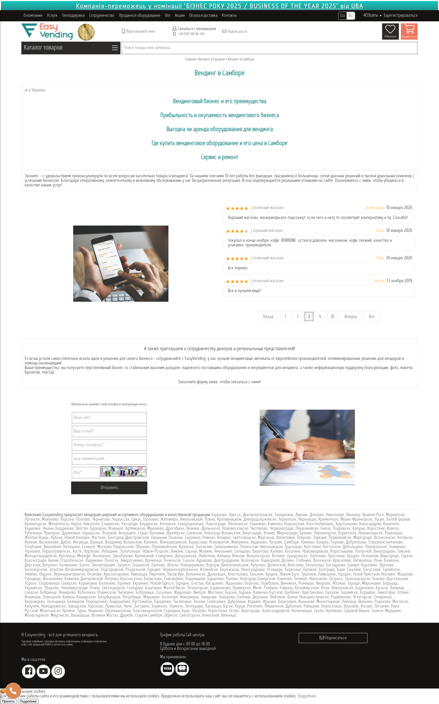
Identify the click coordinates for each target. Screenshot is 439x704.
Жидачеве (182, 592)
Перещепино (96, 602)
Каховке (151, 542)
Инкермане (189, 597)
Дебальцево (353, 547)
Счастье (197, 583)
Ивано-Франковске (356, 519)
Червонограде (282, 528)
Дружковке (71, 533)
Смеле (325, 528)
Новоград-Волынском (222, 533)
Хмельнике (223, 551)
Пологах (111, 560)
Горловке (150, 519)
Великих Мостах (104, 615)
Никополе (91, 524)
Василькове (49, 542)
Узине (95, 588)
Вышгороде (389, 556)
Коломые (157, 533)
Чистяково (259, 528)
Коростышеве (342, 551)
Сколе (319, 611)
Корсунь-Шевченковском (227, 565)
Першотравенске (56, 551)
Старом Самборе (149, 615)
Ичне (325, 588)
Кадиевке (33, 528)
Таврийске (349, 592)
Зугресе (123, 565)
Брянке (306, 533)
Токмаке (308, 542)
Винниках (288, 583)
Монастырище (328, 602)
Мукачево (155, 528)
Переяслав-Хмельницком (261, 547)
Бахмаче (391, 560)
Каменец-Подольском (286, 524)
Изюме (269, 533)
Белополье (315, 565)
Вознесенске (384, 538)
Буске (228, 606)
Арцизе (271, 574)
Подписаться (237, 32)
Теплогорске (197, 588)
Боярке (323, 542)
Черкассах (120, 519)
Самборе (291, 542)
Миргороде (362, 538)
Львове (301, 515)
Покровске (342, 528)
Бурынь (245, 592)
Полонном (369, 556)
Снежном (194, 533)
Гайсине (404, 551)
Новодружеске (53, 606)
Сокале (189, 560)
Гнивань (286, 588)
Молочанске (50, 611)
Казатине (292, 551)
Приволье (113, 606)
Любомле (277, 597)
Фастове (99, 538)
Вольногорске (258, 556)
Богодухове (336, 565)
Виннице (353, 515)
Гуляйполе (391, 570)
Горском (332, 592)
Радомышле (195, 579)
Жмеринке (240, 542)
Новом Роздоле (155, 551)
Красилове (342, 560)
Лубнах (56, 538)
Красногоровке (116, 574)
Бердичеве (64, 528)
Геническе (172, 560)
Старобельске (71, 560)
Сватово (158, 565)
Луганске (32, 519)
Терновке (32, 551)
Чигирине (126, 592)
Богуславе (372, 570)
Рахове (232, 579)
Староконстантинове (385, 542)
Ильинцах (33, 597)
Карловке (369, 565)
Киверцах (139, 574)
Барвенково (220, 588)
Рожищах (306, 583)
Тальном (256, 574)
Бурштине (215, 579)
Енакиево (258, 524)
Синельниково (226, 547)
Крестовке (312, 547)
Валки (292, 597)
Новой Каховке (77, 538)
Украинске (33, 588)
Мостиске (400, 602)
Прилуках (52, 533)
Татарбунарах (109, 597)
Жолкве (339, 583)
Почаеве (381, 606)
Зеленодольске (357, 579)
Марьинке (151, 597)
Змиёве (31, 574)
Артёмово (334, 611)
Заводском (77, 606)
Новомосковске (235, 528)
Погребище (131, 597)
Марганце (266, 538)
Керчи (76, 524)
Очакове (94, 574)
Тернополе (287, 519)
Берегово (261, 551)
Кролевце (67, 556)
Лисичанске (238, 524)
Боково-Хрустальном (390, 579)
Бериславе (153, 579)
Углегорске (362, 597)
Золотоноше (130, 551)
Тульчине (308, 574)
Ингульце (80, 542)
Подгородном (112, 570)
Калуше (359, 528)
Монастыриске (37, 615)
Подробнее (307, 696)
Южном (238, 556)
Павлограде (216, 524)
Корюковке (88, 583)
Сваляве (354, 570)
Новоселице (331, 606)
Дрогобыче (175, 528)
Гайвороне (327, 574)
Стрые (143, 533)
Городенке (162, 602)
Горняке (124, 583)
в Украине (36, 90)
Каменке (284, 579)
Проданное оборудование (139, 15)
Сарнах (191, 551)
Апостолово (237, 574)
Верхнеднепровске (69, 574)
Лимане (176, 551)
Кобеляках (87, 592)
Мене (257, 588)
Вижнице (228, 615)
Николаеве (335, 515)
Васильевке (52, 579)
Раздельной (135, 570)
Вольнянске (196, 574)
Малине (205, 551)
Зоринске (159, 606)
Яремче (68, 611)
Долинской (277, 565)
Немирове (67, 592)
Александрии (370, 524)
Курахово (204, 560)
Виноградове (384, 551)
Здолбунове (123, 556)
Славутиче (164, 556)
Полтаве (83, 519)
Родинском (107, 592)
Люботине (207, 556)
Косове (366, 606)
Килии (53, 560)
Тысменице (182, 602)
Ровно (210, 519)
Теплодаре (194, 606)
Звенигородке (103, 565)
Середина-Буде (177, 611)
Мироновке (371, 583)
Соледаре (135, 588)
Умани (48, 528)
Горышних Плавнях (167, 538)
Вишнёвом (52, 547)
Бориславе (198, 542)
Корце (240, 606)
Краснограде (35, 560)
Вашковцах (80, 615)
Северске (69, 583)
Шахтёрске (176, 533)
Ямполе (199, 592)
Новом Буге (289, 574)
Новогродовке (253, 570)
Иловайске (209, 570)
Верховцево (35, 602)
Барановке (364, 588)
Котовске (405, 538)
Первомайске (307, 528)
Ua (342, 15)
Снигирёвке (173, 579)
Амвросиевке (131, 560)
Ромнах (208, 538)
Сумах (136, 519)
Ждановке (234, 583)
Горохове (95, 606)
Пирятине (157, 574)
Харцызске (91, 533)
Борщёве (367, 592)
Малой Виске (174, 588)
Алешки (223, 556)
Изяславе (296, 565)
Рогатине (254, 606)
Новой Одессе (162, 583)
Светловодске (244, 538)
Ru (351, 15)
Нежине (192, 528)
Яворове (323, 583)
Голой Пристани (366, 574)
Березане (293, 570)
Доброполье (356, 542)
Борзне (231, 592)
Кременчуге (328, 519)
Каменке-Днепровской (84, 579)
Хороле (31, 583)
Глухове (337, 542)
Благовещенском (147, 611)
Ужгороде (129, 524)
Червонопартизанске (180, 570)
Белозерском (36, 570)
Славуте (88, 547)
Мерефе (84, 556)
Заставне (141, 606)
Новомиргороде (74, 588)
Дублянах (294, 606)
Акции (180, 15)
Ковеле (393, 528)
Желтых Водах (37, 538)
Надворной (270, 560)
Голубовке (33, 547)
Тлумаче (176, 606)
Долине (287, 560)
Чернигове (101, 519)
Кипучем (32, 606)
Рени (378, 560)
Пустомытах (142, 602)
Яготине (278, 556)
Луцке (379, 519)
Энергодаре (252, 533)
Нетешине (71, 547)
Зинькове (209, 597)
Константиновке (319, 524)
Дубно (66, 542)
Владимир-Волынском (123, 542)
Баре (341, 570)
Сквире (353, 565)
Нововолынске (370, 533)
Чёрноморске (325, 533)
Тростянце (336, 556)
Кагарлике (214, 583)
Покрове (304, 538)
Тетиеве (300, 579)
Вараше (96, 542)
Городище (33, 579)
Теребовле (270, 583)
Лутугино (257, 565)
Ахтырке (224, 538)
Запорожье (284, 515)
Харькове (219, 515)
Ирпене (31, 542)
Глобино (271, 588)
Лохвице (397, 588)
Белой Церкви (398, 519)
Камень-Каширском (79, 597)
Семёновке (216, 602)
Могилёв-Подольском (115, 547)
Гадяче (407, 556)
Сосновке (164, 592)
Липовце (349, 602)
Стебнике (303, 560)
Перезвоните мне (140, 31)
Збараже (51, 588)
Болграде (327, 570)
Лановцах (213, 606)
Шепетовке (285, 538)
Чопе (128, 606)
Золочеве (318, 556)
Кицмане (95, 611)
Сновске (31, 592)
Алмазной (210, 615)
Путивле (310, 570)
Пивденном (274, 606)
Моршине (393, 611)
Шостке (82, 528)
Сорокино (192, 538)
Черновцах (307, 519)
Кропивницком (229, 519)
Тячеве (199, 602)
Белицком (75, 602)
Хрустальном (346, 524)
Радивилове (341, 597)
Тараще (354, 583)
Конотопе (391, 524)
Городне (182, 583)
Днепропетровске (258, 515)
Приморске (241, 588)
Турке (81, 611)
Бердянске (149, 524)
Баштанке (153, 588)
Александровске (276, 611)
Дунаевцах (217, 574)
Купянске (186, 547)
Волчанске (322, 560)
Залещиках (56, 602)
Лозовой (109, 533)
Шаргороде (250, 611)
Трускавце (293, 547)
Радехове (382, 602)
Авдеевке (259, 542)
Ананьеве (306, 602)
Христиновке (312, 592)
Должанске (210, 528)
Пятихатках (362, 560)
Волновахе (102, 556)
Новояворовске (315, 551)
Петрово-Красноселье (123, 579)
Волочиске (250, 560)
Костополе (332, 547)
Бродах (353, 556)
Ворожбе (351, 606)
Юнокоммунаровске (82, 570)
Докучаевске (186, 556)
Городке (154, 570)
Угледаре (275, 570)
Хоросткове (217, 611)
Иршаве (269, 602)
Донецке (317, 515)
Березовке (287, 602)
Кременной (144, 556)
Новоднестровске (314, 597)
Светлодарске (113, 588)
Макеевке (50, 519)
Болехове (170, 597)
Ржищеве (311, 606)
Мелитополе (59, 524)
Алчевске (168, 524)
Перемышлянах (118, 611)
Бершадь (390, 583)
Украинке (140, 583)
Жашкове (405, 574)
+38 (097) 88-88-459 (191, 34)
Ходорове (227, 597)
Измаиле (115, 528)
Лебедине (109, 551)
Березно (252, 583)
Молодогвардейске (41, 556)
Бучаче (382, 588)
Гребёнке (292, 592)
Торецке (320, 538)
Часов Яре (175, 574)
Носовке (388, 574)
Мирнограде (287, 533)
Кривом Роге (373, 515)
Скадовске (141, 565)
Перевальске (376, 547)
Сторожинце (49, 583)
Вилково (365, 602)
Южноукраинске (173, 542)
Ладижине (94, 560)
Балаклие (204, 547)
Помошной (51, 597)
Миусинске (60, 615)
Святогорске (190, 615)
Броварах (98, 528)
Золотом (56, 570)
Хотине (403, 592)
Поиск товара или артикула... (148, 48)
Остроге (336, 579)
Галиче (377, 611)
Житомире (169, 519)
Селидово (242, 551)
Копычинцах (302, 611)
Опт (167, 15)
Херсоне (67, 519)
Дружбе (126, 615)
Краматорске (35, 524)
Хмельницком (191, 519)
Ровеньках (393, 533)
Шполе (172, 565)
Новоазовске (342, 588)
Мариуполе (395, 515)
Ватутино (49, 565)
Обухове (143, 547)
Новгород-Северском (257, 579)
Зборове (199, 611)
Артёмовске (135, 528)
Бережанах (229, 570)
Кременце (153, 560)
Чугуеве (275, 542)
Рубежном (33, 533)
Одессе (235, 515)
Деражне (260, 597)
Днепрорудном (226, 560)
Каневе (277, 551)
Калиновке (68, 565)
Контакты (229, 15)
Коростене (376, 528)
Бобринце (48, 592)
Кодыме (254, 602)
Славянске (110, 524)
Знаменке (397, 547)
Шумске (171, 615)
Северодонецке (191, 524)
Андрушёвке (119, 602)
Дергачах (32, 565)
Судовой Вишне (357, 611)
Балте (84, 565)
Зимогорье (386, 592)
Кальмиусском (307, 588)
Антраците (127, 533)
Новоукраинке (192, 565)
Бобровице (145, 592)
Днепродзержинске (260, 519)
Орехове (386, 565)
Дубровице (237, 602)
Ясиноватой (219, 542)
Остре (234, 611)
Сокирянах (382, 597)
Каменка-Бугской (268, 592)
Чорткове (91, 551)
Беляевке (107, 583)
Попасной (363, 551)
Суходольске (297, 556)
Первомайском (164, 547)
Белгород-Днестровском (128, 538)
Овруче (45, 574)
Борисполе (347, 533)
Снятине (243, 597)
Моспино (215, 592)
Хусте (77, 551)
